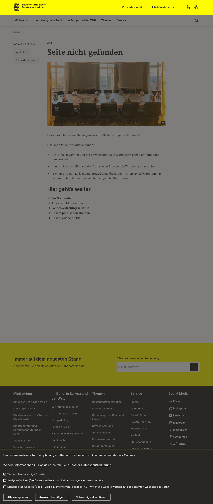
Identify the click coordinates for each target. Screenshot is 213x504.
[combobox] (163, 7)
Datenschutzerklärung (96, 465)
